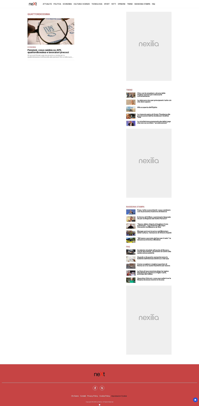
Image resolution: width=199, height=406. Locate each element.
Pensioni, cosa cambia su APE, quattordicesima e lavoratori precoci (48, 51)
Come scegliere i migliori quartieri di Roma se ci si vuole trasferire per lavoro (153, 264)
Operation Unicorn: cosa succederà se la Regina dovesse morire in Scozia (154, 279)
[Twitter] (101, 387)
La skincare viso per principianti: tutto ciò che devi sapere (154, 101)
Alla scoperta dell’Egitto (147, 107)
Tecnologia (97, 4)
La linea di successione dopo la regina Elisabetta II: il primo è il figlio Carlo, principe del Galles (153, 272)
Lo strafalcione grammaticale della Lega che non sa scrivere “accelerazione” (154, 122)
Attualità (47, 4)
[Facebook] (94, 387)
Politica (57, 4)
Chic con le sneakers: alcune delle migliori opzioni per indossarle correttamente (151, 94)
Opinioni (121, 4)
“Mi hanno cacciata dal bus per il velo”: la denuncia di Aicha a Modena (154, 239)
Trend (130, 4)
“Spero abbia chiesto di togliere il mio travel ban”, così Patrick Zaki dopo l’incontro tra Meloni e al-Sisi (152, 225)
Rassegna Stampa (142, 4)
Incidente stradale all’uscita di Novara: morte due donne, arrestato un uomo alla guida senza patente (154, 251)
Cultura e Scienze (82, 4)
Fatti (113, 4)
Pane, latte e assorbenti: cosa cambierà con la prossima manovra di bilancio (153, 210)
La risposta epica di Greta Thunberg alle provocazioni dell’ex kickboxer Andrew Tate (153, 116)
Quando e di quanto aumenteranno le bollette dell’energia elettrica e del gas (153, 257)
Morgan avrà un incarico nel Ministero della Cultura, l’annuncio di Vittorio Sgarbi (154, 232)
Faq (153, 4)
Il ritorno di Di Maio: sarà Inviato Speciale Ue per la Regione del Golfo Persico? (154, 217)
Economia (67, 4)
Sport (107, 4)
